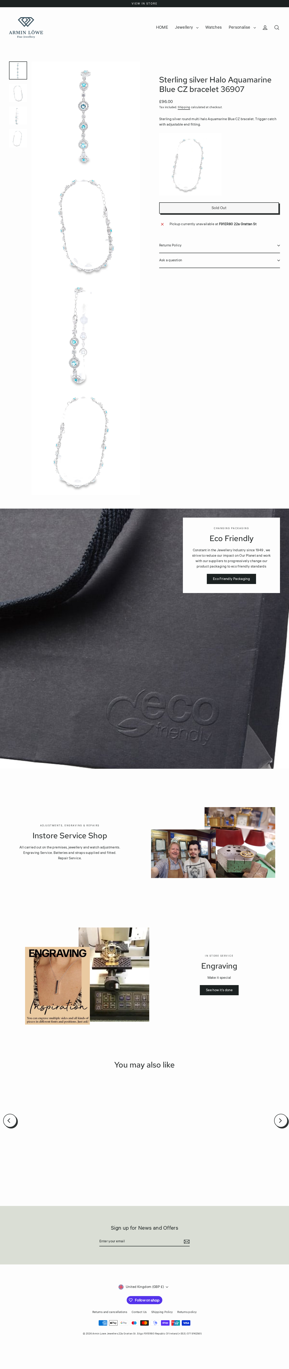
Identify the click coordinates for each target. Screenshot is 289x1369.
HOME (162, 27)
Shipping (184, 107)
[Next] (281, 1120)
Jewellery (184, 27)
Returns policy (187, 1312)
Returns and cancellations (109, 1312)
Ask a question (170, 260)
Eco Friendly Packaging (231, 579)
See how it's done (219, 990)
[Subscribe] (186, 1241)
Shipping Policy (162, 1312)
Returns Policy (170, 245)
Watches (213, 27)
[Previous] (10, 1120)
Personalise (240, 27)
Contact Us (139, 1312)
